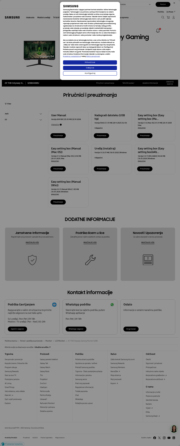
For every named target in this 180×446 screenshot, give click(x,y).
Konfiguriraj (90, 73)
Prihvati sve (90, 62)
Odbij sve (90, 68)
